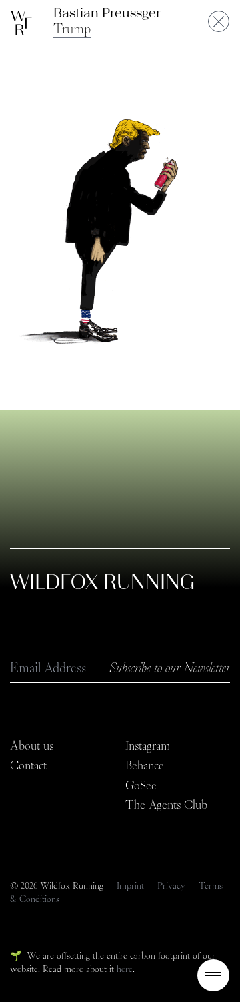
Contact (28, 765)
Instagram (147, 746)
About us (31, 746)
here (125, 969)
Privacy (172, 885)
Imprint (132, 885)
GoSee (141, 785)
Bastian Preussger (107, 13)
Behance (144, 765)
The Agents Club (166, 805)
